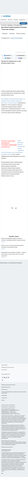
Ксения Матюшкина (17, 38)
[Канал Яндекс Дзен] (8, 377)
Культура (12, 33)
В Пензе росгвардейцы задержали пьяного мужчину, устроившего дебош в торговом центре (13, 240)
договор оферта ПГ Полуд (6, 449)
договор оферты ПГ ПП (5, 450)
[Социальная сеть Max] (20, 58)
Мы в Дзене (15, 19)
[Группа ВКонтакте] (7, 56)
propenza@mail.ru (4, 410)
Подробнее (24, 457)
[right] (26, 20)
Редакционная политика (5, 387)
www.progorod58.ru (11, 405)
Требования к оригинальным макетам (8, 384)
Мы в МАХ (10, 19)
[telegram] (16, 208)
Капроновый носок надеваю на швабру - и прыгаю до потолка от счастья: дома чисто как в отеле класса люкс (13, 255)
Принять (23, 23)
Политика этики (4, 389)
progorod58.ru (21, 425)
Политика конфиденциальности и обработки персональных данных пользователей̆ (13, 392)
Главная (2, 400)
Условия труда (4, 397)
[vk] (12, 208)
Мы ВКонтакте (4, 19)
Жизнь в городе (20, 33)
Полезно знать (4, 369)
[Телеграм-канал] (7, 58)
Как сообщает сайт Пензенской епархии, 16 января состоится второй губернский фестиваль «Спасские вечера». (13, 101)
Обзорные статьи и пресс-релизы (7, 367)
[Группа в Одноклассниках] (4, 377)
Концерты (4, 33)
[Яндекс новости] (20, 56)
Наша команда (4, 395)
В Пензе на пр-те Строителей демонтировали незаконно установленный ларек (12, 247)
